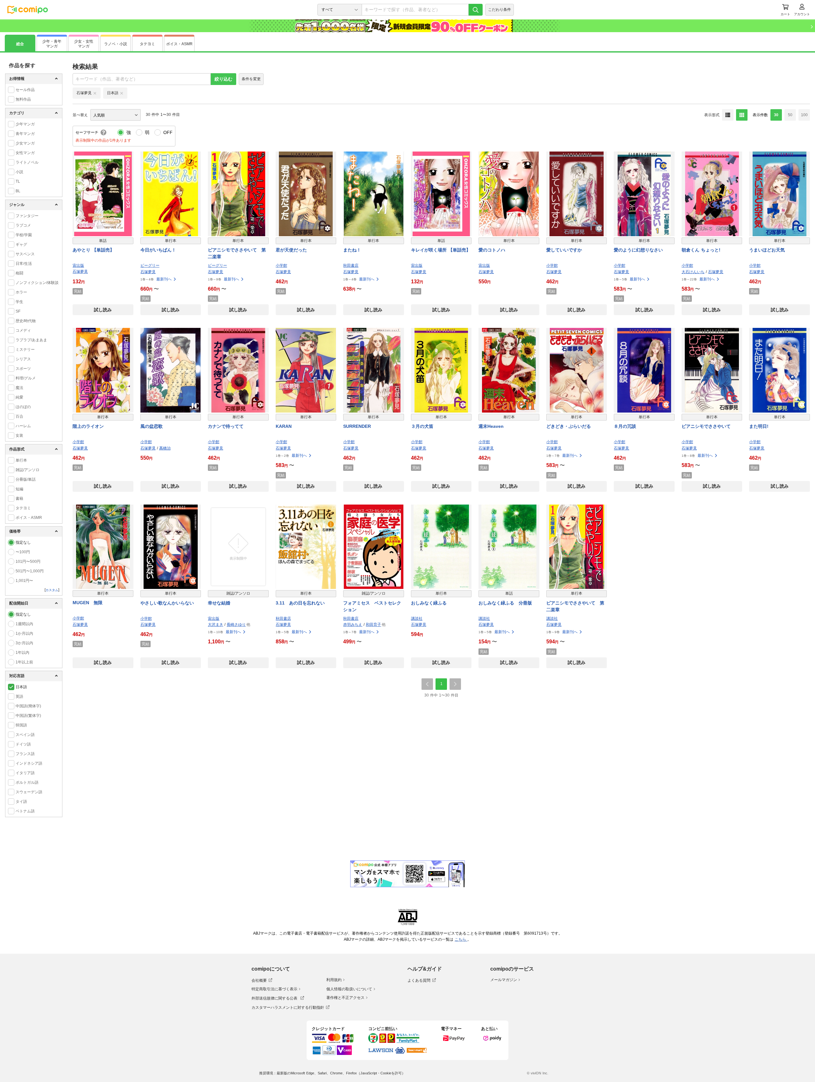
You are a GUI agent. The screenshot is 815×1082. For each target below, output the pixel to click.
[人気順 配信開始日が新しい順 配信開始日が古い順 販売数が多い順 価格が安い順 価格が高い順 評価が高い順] (115, 115)
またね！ (352, 249)
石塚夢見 (80, 271)
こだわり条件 (499, 9)
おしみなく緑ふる (429, 602)
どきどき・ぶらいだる (568, 426)
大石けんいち (693, 272)
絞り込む (223, 78)
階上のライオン (88, 426)
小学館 (281, 265)
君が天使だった (291, 249)
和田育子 (373, 624)
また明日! (759, 426)
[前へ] (427, 684)
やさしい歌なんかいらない (167, 602)
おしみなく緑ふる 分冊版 (505, 602)
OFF (168, 132)
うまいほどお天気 (767, 249)
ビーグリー (149, 265)
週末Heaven (491, 426)
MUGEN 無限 (88, 602)
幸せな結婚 (219, 602)
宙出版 (78, 265)
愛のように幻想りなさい (638, 249)
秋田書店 (350, 265)
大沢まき (215, 624)
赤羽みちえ (352, 624)
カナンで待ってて (226, 426)
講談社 (416, 618)
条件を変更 (251, 79)
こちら (461, 939)
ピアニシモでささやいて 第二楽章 (237, 253)
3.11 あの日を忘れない (300, 602)
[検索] (476, 10)
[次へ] (455, 684)
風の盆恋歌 (151, 426)
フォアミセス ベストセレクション (372, 606)
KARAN (284, 426)
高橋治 (165, 448)
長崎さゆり (236, 624)
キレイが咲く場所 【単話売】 (441, 249)
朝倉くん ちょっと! (701, 249)
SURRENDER (357, 426)
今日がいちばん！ (158, 249)
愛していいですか (564, 249)
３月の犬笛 (422, 426)
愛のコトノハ (491, 249)
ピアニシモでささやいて (706, 426)
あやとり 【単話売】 (93, 249)
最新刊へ (164, 279)
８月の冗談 (625, 426)
